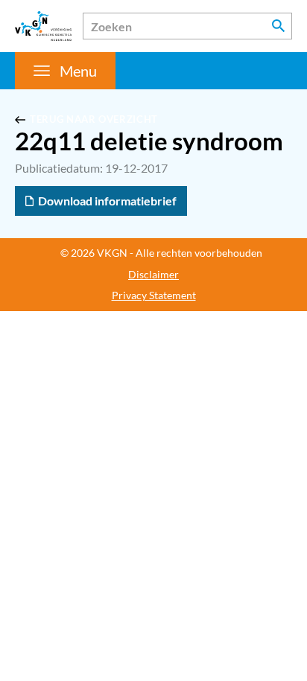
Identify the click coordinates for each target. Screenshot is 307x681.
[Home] (43, 26)
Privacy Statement (154, 295)
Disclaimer (153, 275)
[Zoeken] (278, 26)
